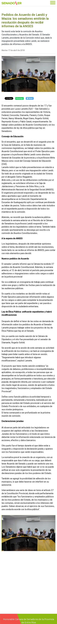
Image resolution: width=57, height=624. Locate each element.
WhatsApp (19, 98)
